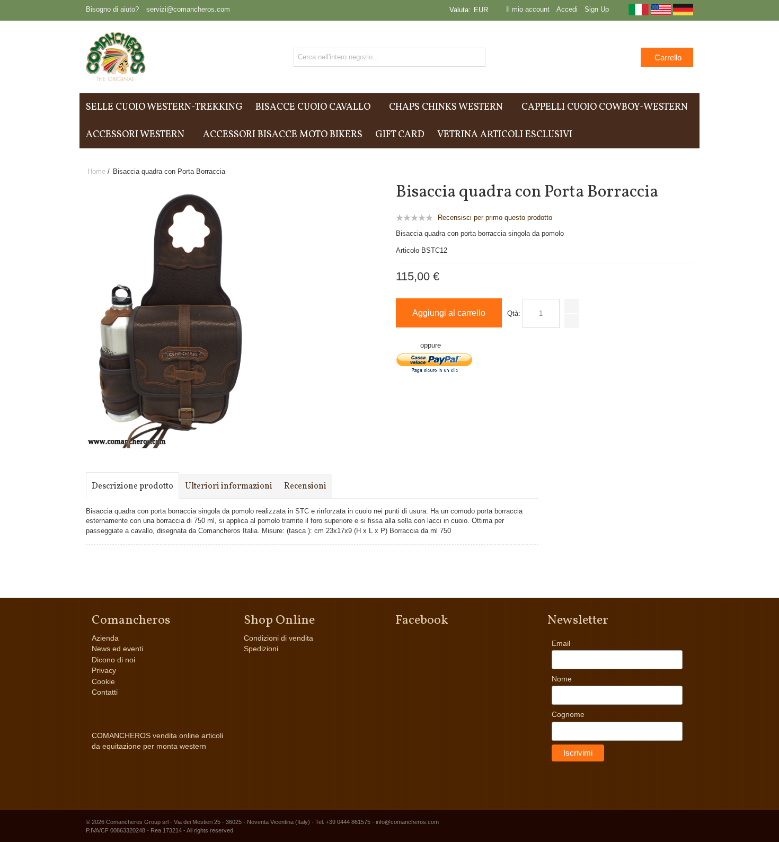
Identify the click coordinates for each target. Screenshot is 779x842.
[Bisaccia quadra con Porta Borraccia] (185, 188)
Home (96, 171)
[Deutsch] (683, 13)
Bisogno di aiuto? (112, 9)
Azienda (105, 638)
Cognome (568, 714)
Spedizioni (261, 648)
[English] (661, 13)
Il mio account (528, 9)
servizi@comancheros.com (188, 9)
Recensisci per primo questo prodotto (495, 217)
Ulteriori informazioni (228, 486)
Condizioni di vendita (278, 638)
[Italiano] (638, 13)
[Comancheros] (116, 57)
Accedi (567, 9)
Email (561, 643)
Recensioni (305, 486)
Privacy (104, 670)
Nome (562, 679)
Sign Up (597, 9)
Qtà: (513, 313)
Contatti (105, 692)
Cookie (103, 681)
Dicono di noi (113, 659)
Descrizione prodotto (132, 486)
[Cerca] (476, 57)
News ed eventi (117, 648)
